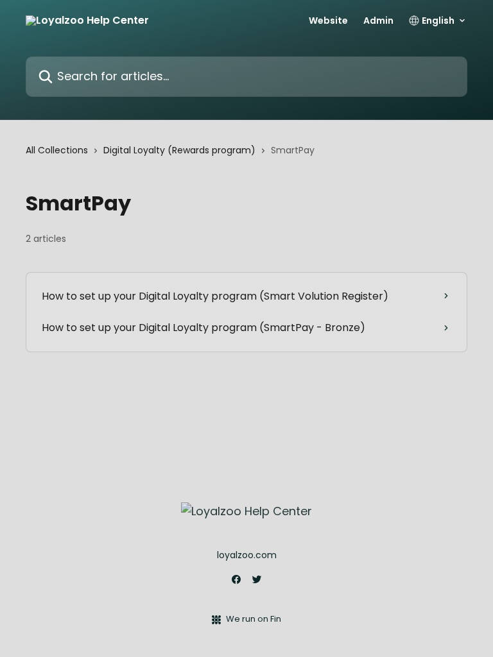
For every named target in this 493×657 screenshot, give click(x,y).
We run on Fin (253, 619)
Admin (378, 20)
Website (328, 20)
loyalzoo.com (247, 555)
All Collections (57, 150)
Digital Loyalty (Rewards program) (179, 150)
